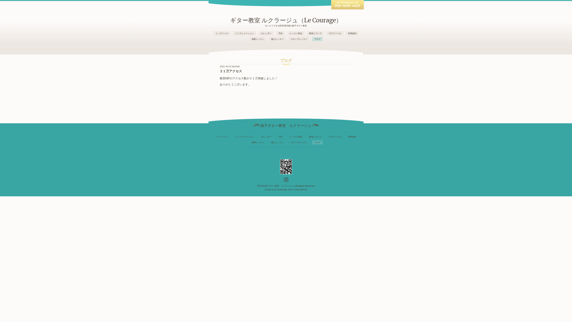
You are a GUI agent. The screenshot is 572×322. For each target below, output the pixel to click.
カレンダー (266, 33)
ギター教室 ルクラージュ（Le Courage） (286, 20)
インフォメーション (244, 33)
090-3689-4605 (347, 6)
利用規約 (352, 33)
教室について (315, 33)
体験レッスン (258, 39)
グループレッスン (299, 39)
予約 (280, 33)
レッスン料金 (296, 33)
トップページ (222, 33)
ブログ (317, 39)
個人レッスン (277, 39)
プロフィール (335, 33)
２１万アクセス (231, 71)
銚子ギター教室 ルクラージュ (279, 186)
